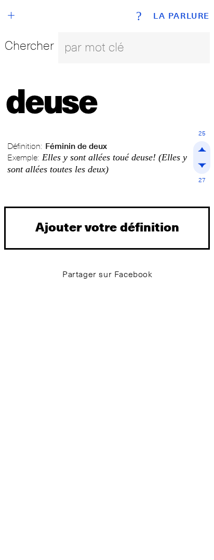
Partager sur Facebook (107, 274)
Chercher (29, 45)
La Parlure (181, 16)
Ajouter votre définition (107, 226)
